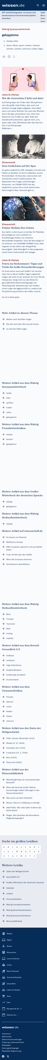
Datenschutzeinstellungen (12, 1039)
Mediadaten (6, 1045)
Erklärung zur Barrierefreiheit (13, 1042)
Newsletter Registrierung (11, 1051)
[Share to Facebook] (9, 56)
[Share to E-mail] (3, 56)
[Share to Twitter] (14, 56)
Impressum (6, 1034)
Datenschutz (6, 1036)
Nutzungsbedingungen (10, 1048)
